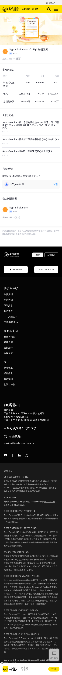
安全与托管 (9, 336)
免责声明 (8, 299)
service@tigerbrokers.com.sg (19, 443)
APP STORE (17, 269)
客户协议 (8, 310)
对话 (55, 184)
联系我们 (8, 378)
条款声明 (8, 294)
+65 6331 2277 (20, 428)
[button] (31, 51)
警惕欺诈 (8, 347)
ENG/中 (52, 2)
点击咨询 (15, 437)
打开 (54, 669)
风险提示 (8, 305)
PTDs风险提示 (11, 322)
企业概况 (8, 367)
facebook (12, 455)
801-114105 (49, 501)
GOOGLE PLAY (47, 269)
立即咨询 (54, 657)
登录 (38, 254)
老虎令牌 (8, 342)
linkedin (19, 455)
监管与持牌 (9, 384)
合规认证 (8, 353)
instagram (26, 455)
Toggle (56, 9)
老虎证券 (21, 9)
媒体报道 (8, 373)
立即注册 (51, 254)
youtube (5, 455)
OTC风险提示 (10, 316)
